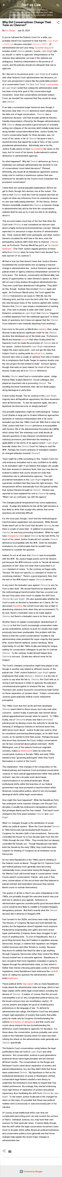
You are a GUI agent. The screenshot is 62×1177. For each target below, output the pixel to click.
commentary (52, 84)
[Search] (58, 5)
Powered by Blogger (33, 1171)
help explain (28, 984)
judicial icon (39, 353)
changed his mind (15, 536)
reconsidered (37, 149)
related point (26, 750)
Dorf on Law (31, 5)
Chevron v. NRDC (40, 44)
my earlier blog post (44, 47)
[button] (58, 23)
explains (42, 329)
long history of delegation (22, 1022)
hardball (54, 971)
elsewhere (17, 606)
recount (25, 339)
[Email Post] (10, 1152)
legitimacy (13, 978)
